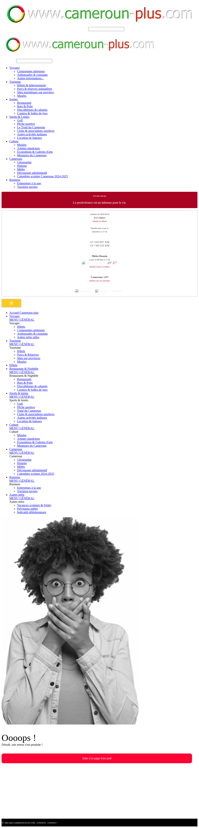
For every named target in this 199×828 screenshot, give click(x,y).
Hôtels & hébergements (31, 85)
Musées (21, 95)
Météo (21, 169)
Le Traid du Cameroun (31, 127)
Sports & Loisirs (19, 116)
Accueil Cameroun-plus (23, 312)
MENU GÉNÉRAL (21, 319)
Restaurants (24, 102)
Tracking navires (27, 186)
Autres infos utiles (28, 337)
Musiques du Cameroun (31, 155)
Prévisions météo (27, 508)
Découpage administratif (32, 172)
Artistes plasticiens (28, 148)
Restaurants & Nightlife (23, 368)
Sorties (13, 99)
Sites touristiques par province (35, 92)
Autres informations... (30, 78)
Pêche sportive (26, 123)
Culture (13, 141)
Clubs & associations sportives (35, 130)
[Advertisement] (99, 791)
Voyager (14, 67)
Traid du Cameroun (29, 410)
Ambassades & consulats (32, 74)
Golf (20, 120)
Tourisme (15, 81)
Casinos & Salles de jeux (32, 113)
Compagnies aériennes (31, 71)
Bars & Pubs (25, 106)
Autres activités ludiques (32, 134)
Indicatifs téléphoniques (31, 512)
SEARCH (81, 29)
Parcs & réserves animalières (34, 88)
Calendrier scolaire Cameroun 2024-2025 (42, 176)
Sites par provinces (28, 358)
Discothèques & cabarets (32, 109)
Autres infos (16, 494)
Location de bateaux (29, 137)
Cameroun (15, 158)
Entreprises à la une (29, 183)
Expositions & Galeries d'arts (35, 151)
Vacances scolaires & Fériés (34, 505)
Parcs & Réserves (28, 354)
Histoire (22, 165)
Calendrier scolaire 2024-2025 (35, 473)
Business (14, 179)
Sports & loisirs (18, 393)
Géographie (24, 162)
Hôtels (21, 326)
